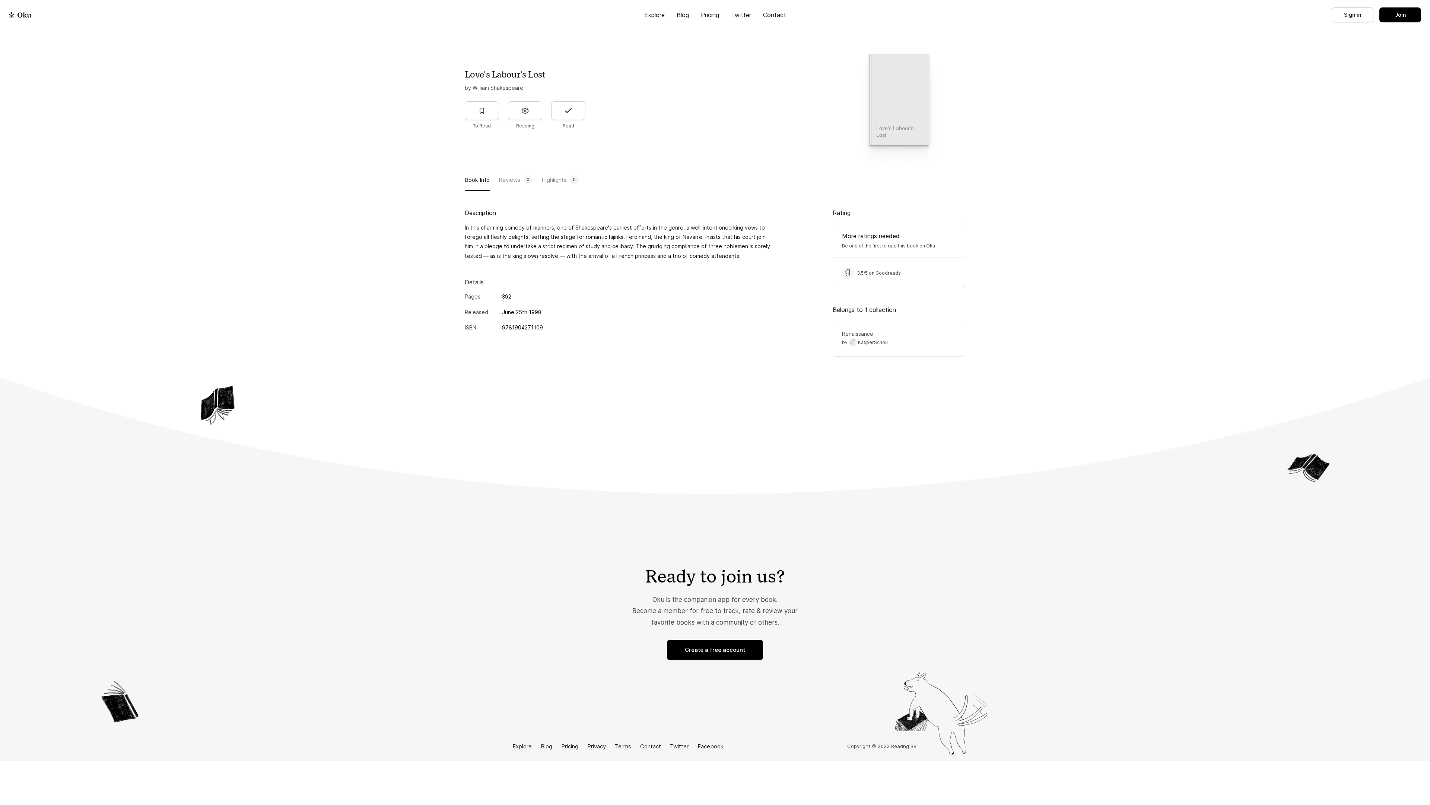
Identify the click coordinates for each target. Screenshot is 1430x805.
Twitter (741, 15)
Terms (623, 746)
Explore (654, 15)
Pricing (710, 15)
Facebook (710, 746)
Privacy (596, 746)
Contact (774, 15)
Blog (683, 15)
